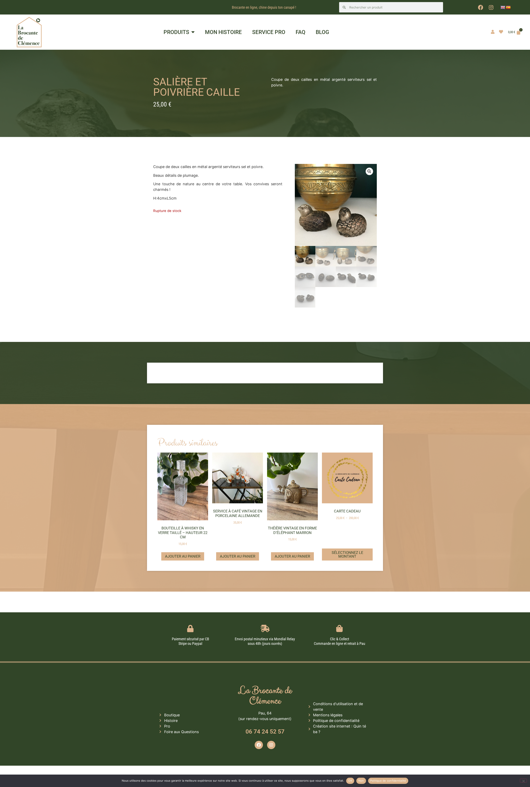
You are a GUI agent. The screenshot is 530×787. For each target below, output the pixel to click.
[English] (502, 8)
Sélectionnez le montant (347, 554)
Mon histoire (223, 32)
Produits (176, 32)
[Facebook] (481, 7)
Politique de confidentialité (388, 780)
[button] (369, 171)
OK (350, 780)
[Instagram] (491, 7)
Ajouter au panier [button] (182, 556)
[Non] (523, 780)
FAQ (300, 32)
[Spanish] (508, 8)
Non (361, 780)
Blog (322, 32)
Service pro (268, 32)
